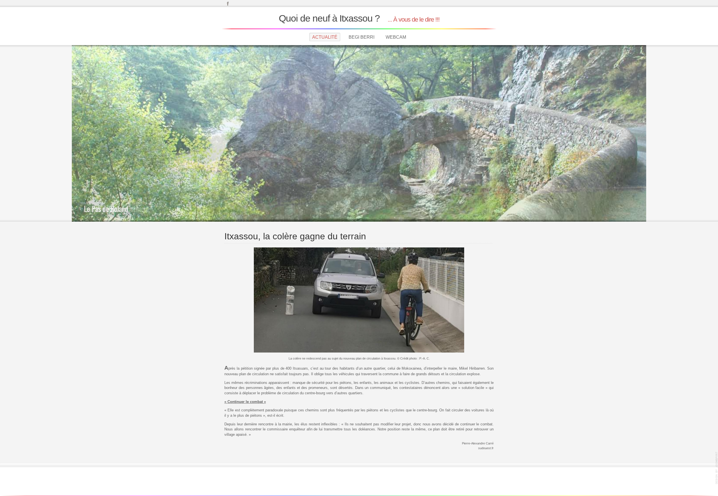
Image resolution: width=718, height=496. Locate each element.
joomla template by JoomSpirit (716, 468)
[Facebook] (227, 3)
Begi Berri (361, 37)
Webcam (396, 37)
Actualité (324, 37)
